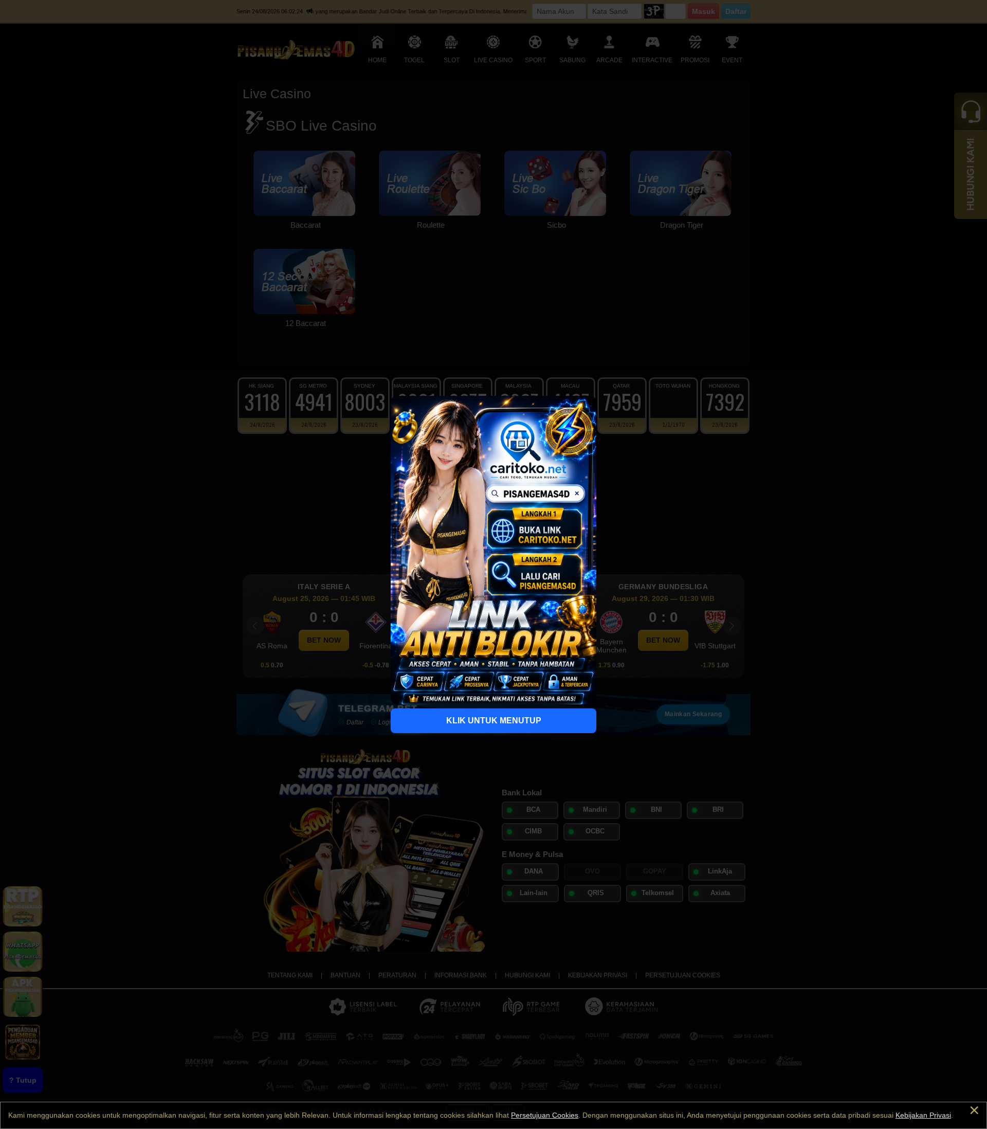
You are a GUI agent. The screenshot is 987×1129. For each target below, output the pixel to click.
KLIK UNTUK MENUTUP (493, 720)
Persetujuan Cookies (544, 1115)
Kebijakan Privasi (923, 1115)
